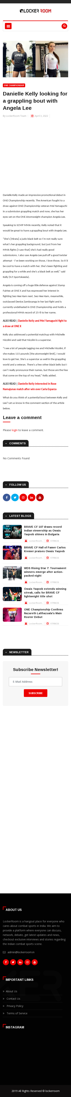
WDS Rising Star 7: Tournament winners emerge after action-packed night (45, 572)
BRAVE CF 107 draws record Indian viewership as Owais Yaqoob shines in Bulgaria (43, 530)
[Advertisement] (35, 153)
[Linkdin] (20, 963)
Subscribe (36, 693)
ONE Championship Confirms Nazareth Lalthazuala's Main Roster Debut (43, 613)
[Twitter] (13, 963)
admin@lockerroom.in (21, 952)
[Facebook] (6, 963)
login (15, 430)
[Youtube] (35, 963)
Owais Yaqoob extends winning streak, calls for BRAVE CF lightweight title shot (45, 592)
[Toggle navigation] (8, 26)
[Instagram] (27, 963)
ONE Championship (14, 85)
